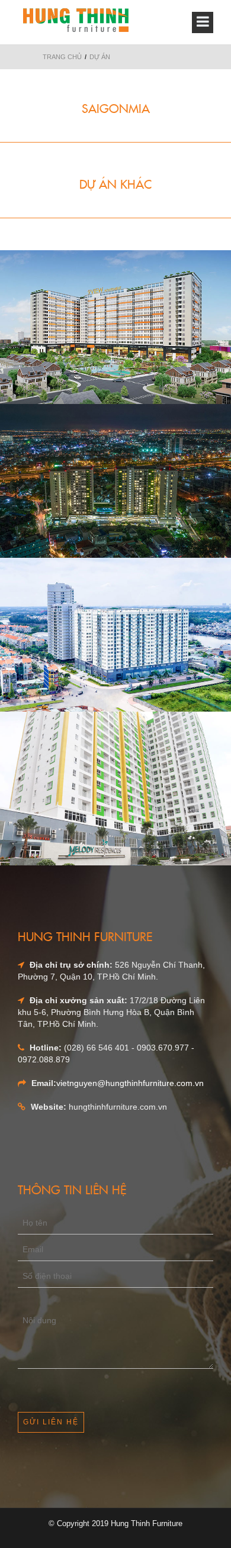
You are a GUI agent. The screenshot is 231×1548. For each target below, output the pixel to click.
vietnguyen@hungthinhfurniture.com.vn (130, 1083)
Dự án (99, 56)
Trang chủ (62, 56)
